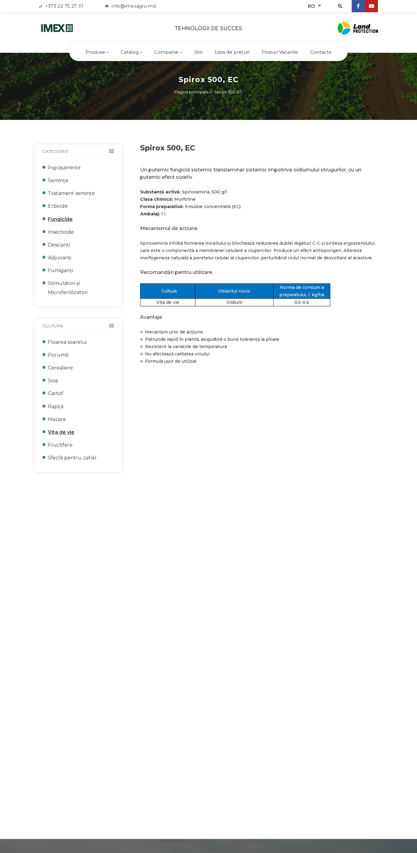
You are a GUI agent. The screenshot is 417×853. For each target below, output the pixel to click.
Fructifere (60, 445)
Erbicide (58, 206)
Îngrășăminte (64, 168)
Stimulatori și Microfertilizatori (68, 287)
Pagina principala (191, 91)
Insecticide (61, 232)
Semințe (58, 180)
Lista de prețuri (232, 52)
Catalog (130, 52)
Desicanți (59, 245)
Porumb (58, 355)
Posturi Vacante (280, 52)
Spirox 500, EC (228, 91)
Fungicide (60, 219)
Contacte (321, 52)
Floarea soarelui (67, 342)
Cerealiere (60, 368)
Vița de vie (61, 432)
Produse (95, 52)
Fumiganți (60, 270)
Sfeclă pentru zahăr (72, 458)
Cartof (55, 393)
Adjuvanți (59, 258)
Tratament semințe (71, 193)
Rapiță (55, 406)
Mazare (57, 419)
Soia (53, 380)
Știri (198, 52)
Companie (166, 52)
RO (311, 6)
